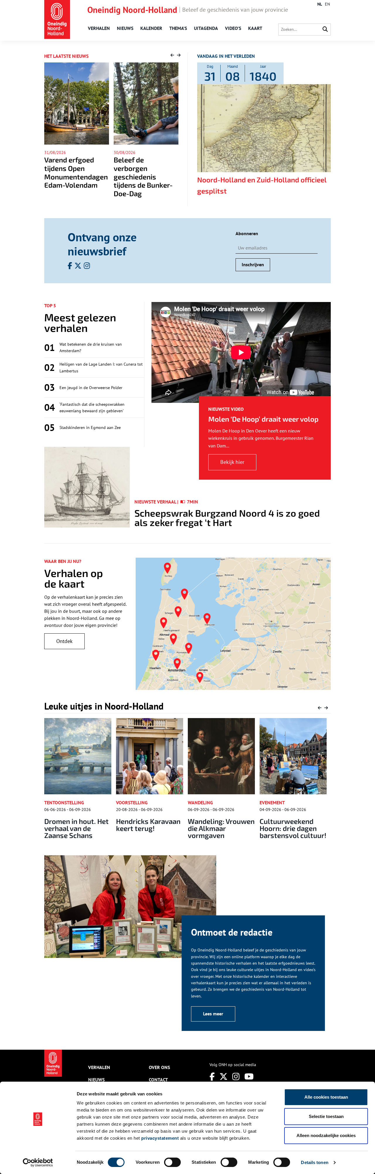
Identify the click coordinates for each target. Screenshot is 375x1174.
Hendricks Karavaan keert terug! (76, 824)
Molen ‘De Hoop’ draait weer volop (263, 419)
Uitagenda (206, 28)
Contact (158, 1080)
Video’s (233, 28)
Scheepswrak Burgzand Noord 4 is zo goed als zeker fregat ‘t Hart (227, 517)
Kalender (151, 28)
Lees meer (213, 1014)
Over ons (159, 1067)
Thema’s (178, 28)
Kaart (255, 28)
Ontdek (64, 641)
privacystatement (160, 1138)
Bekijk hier (232, 462)
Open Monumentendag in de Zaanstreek (145, 168)
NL (319, 4)
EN (327, 4)
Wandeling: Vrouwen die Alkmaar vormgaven (149, 828)
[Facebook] (212, 1076)
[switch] (172, 1162)
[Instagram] (236, 1076)
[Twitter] (223, 1076)
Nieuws (125, 28)
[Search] (325, 29)
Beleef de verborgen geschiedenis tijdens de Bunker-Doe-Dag (73, 176)
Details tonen (314, 1162)
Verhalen (99, 28)
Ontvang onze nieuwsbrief (102, 244)
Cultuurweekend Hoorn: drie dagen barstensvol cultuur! (221, 828)
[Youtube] (249, 1076)
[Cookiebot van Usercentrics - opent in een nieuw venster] (38, 1162)
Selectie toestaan (326, 1116)
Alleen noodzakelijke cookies (326, 1135)
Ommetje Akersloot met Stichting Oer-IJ (291, 824)
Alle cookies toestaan (326, 1097)
